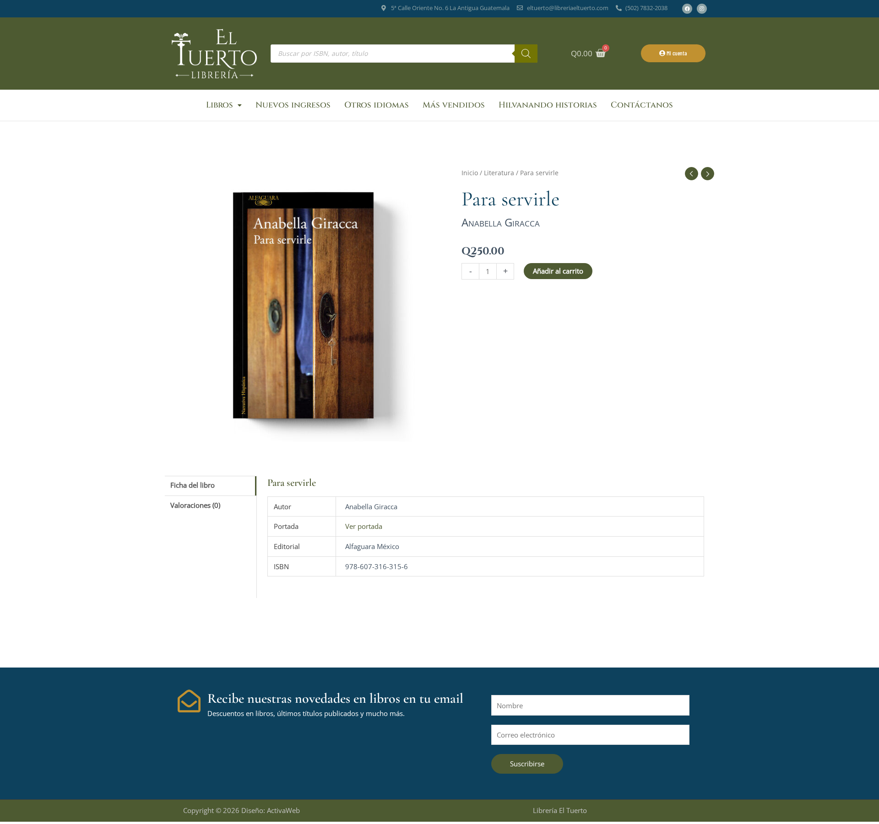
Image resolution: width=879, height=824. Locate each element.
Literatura (499, 172)
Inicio (469, 172)
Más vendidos (454, 105)
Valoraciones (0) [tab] (195, 505)
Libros (219, 105)
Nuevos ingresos (293, 105)
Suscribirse (527, 763)
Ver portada (363, 526)
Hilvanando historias (548, 105)
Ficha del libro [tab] (192, 485)
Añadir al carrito (558, 270)
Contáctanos (642, 105)
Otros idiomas (376, 105)
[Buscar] (526, 53)
